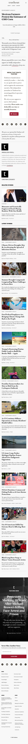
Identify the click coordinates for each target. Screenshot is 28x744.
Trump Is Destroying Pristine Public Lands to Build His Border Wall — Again (13, 351)
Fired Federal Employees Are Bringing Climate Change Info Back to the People (13, 316)
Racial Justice (16, 685)
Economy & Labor (17, 674)
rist (15, 258)
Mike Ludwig (6, 362)
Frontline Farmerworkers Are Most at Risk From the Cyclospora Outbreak (13, 386)
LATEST (13, 5)
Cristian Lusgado (16, 52)
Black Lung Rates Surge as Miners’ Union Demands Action (14, 558)
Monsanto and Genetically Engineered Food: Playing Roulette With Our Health (12, 208)
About (16, 697)
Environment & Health (8, 10)
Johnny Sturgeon (7, 503)
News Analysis (5, 277)
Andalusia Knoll (6, 52)
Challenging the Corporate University (6, 723)
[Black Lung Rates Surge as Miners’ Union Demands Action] (14, 546)
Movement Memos (5, 717)
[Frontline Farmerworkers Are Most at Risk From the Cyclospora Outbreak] (14, 373)
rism (11, 432)
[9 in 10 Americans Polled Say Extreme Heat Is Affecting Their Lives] (14, 513)
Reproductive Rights (5, 688)
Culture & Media (4, 674)
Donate (16, 700)
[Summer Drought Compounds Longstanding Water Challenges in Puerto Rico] (14, 268)
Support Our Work (18, 706)
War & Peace (16, 688)
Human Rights (4, 679)
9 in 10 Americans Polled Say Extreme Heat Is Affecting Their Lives (13, 526)
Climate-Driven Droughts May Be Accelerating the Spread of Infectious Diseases (13, 247)
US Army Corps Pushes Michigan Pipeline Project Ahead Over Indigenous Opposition (11, 456)
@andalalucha (10, 165)
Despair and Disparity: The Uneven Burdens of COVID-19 (6, 704)
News (3, 242)
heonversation (13, 293)
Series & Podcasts (4, 691)
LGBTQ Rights (4, 682)
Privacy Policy (17, 717)
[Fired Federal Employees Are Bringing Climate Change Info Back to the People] (14, 303)
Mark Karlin (5, 218)
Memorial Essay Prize (19, 720)
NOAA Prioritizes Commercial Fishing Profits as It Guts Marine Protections (14, 492)
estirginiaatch (14, 569)
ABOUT (9, 5)
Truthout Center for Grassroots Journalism (19, 723)
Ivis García (5, 293)
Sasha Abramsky (7, 328)
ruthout (11, 218)
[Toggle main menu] (26, 3)
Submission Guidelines (19, 711)
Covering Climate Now (5, 726)
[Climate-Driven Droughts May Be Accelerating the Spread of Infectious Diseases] (14, 234)
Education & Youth (5, 676)
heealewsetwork (7, 54)
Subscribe (17, 709)
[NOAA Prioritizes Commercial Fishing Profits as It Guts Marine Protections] (14, 479)
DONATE (18, 5)
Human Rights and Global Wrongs (6, 708)
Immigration (16, 679)
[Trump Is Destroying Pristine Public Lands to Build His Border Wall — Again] (14, 338)
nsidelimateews (16, 503)
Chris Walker (6, 536)
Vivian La (5, 469)
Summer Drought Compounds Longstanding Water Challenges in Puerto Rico (14, 282)
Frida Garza (6, 397)
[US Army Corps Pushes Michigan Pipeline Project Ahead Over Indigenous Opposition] (14, 442)
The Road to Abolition (5, 711)
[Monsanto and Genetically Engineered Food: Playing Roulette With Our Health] (14, 195)
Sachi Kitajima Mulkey (8, 258)
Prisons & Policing (4, 685)
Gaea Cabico (6, 432)
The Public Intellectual (5, 714)
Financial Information (19, 714)
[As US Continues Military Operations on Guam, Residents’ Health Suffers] (14, 407)
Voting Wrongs (4, 720)
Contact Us (17, 729)
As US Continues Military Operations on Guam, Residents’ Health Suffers (14, 420)
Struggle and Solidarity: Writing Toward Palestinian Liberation (6, 699)
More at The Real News (14, 40)
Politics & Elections (17, 682)
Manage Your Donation (19, 703)
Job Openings (17, 727)
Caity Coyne (6, 569)
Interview (4, 203)
